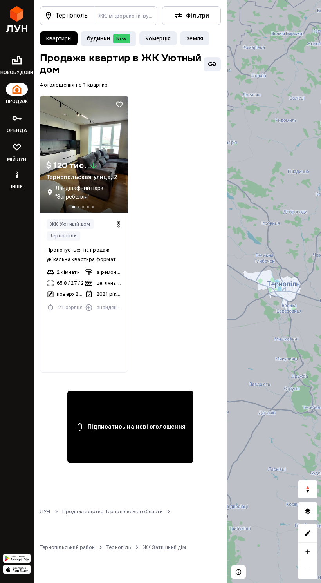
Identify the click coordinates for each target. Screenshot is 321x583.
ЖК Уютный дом (70, 224)
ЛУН (45, 511)
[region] (274, 291)
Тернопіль (118, 547)
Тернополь (63, 236)
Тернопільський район (67, 547)
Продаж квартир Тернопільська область (112, 511)
